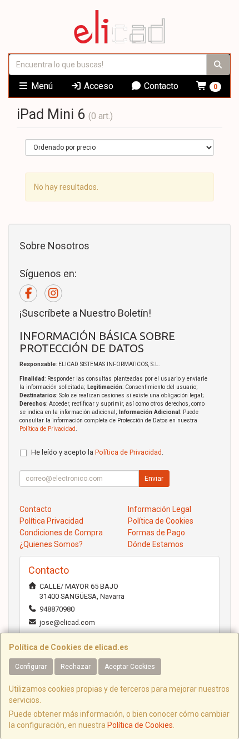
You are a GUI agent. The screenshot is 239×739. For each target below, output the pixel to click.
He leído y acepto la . (97, 452)
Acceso (97, 86)
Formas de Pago (156, 532)
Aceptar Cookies (129, 667)
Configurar (31, 667)
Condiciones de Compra (61, 532)
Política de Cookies (140, 725)
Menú (41, 86)
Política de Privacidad (47, 429)
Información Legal (159, 509)
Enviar (154, 478)
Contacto (160, 86)
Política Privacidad (51, 520)
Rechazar (76, 667)
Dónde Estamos (155, 544)
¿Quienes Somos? (51, 544)
